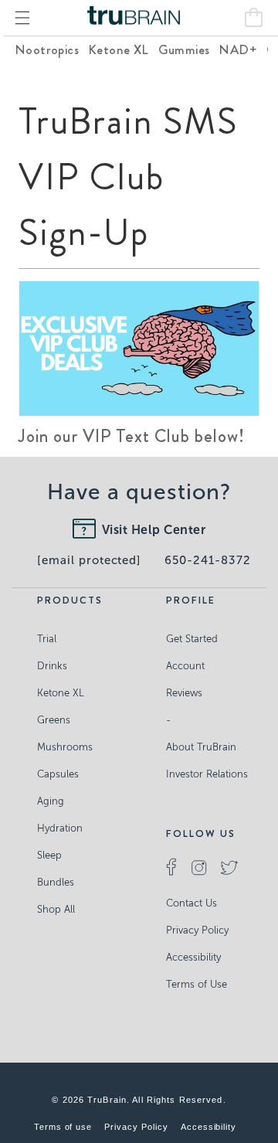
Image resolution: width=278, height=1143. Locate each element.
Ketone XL (60, 693)
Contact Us (191, 903)
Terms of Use (196, 984)
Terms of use (63, 1126)
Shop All (56, 909)
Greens (53, 720)
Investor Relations (207, 774)
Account (185, 666)
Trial (46, 639)
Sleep (49, 855)
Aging (50, 801)
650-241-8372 (207, 560)
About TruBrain (201, 747)
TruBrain (107, 1099)
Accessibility (193, 957)
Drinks (52, 666)
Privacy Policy (197, 930)
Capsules (58, 774)
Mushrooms (65, 747)
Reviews (184, 693)
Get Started (192, 639)
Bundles (55, 882)
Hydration (60, 828)
